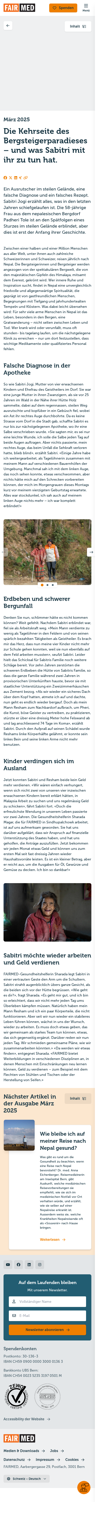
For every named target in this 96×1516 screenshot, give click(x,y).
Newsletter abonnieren (45, 1330)
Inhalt (75, 26)
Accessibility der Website (24, 1419)
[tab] (42, 585)
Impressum (45, 1460)
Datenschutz (14, 1460)
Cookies (72, 1460)
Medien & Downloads (21, 1451)
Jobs (54, 1451)
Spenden (66, 8)
